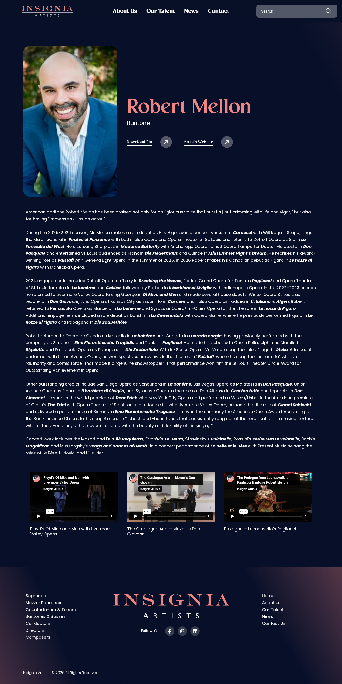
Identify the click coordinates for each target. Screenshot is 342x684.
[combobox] (296, 11)
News (191, 11)
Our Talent (160, 11)
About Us (125, 11)
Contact (218, 11)
